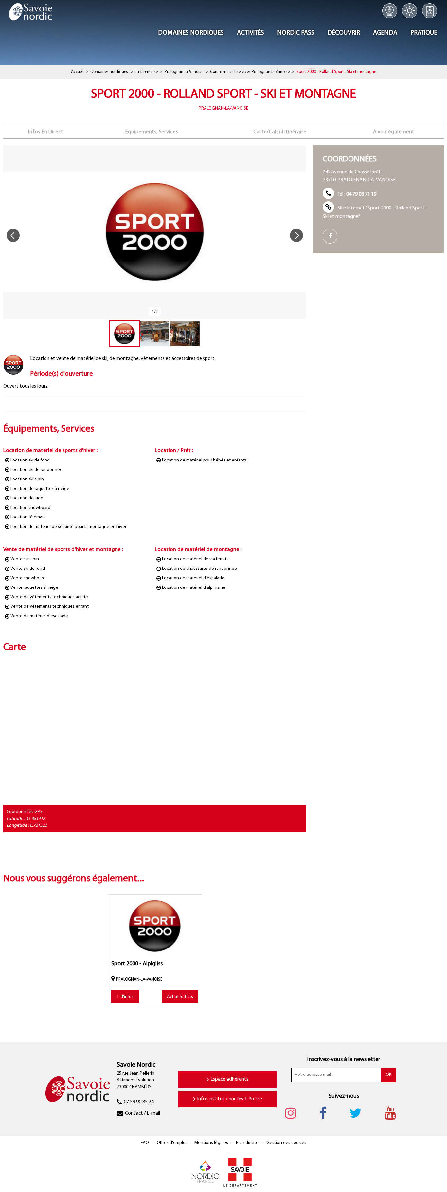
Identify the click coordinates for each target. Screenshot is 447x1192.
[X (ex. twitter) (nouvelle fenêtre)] (358, 1113)
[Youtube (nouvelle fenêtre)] (393, 1113)
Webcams (389, 10)
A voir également (393, 132)
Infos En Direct (45, 132)
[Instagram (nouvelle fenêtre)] (294, 1113)
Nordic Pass (429, 10)
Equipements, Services (151, 132)
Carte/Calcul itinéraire (279, 132)
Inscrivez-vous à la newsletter (343, 1060)
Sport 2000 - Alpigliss (137, 964)
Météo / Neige (409, 10)
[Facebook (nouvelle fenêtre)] (332, 236)
